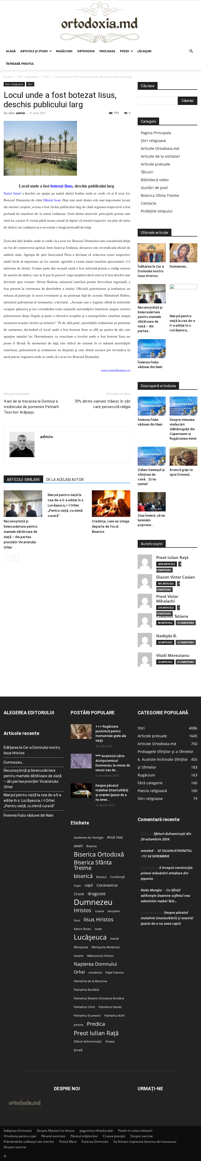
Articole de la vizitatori (160, 156)
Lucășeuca (90, 937)
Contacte (148, 203)
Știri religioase (153, 140)
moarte (78, 956)
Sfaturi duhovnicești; (88, 1041)
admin (20, 113)
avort (78, 846)
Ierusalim (114, 911)
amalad (147, 850)
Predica (96, 1024)
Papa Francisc (114, 972)
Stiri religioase (28, 76)
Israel (98, 929)
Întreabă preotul (20, 64)
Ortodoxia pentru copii (20, 1136)
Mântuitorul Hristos (100, 956)
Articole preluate (155, 164)
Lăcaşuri (144, 51)
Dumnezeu (93, 902)
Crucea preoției (114, 1136)
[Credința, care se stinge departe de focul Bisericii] (111, 503)
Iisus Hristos (98, 919)
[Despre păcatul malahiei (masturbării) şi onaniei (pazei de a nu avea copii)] (81, 790)
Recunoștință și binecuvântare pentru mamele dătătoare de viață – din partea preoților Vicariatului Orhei (33, 778)
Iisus (77, 920)
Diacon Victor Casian (175, 577)
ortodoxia (95, 972)
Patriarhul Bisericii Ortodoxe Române (99, 998)
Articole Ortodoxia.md (160, 148)
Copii (77, 885)
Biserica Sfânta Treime (93, 865)
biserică (83, 876)
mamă (114, 938)
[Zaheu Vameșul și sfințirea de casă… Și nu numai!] (152, 456)
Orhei (79, 972)
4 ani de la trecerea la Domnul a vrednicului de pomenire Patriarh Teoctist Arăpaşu (31, 407)
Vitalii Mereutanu (172, 655)
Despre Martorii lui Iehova (56, 1130)
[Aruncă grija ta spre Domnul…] (184, 456)
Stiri (46, 76)
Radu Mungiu (151, 890)
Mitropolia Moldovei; (106, 947)
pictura (78, 1025)
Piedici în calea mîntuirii (135, 1130)
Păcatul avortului (53, 1136)
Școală (78, 1050)
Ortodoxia (86, 51)
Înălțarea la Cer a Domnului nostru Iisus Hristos (151, 271)
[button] (191, 51)
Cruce (79, 894)
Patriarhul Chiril (84, 1007)
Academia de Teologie (88, 837)
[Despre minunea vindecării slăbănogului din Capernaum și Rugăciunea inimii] (184, 406)
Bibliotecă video (155, 179)
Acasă (11, 51)
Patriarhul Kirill (114, 1015)
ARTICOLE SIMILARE (23, 480)
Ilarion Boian (82, 929)
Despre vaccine (141, 1136)
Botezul (101, 877)
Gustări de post (154, 187)
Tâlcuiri (147, 171)
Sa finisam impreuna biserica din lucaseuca (144, 1141)
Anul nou (115, 837)
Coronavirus (107, 885)
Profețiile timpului (156, 211)
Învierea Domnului (95, 1141)
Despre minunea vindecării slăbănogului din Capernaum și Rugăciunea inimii (183, 429)
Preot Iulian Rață (96, 1033)
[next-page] (15, 558)
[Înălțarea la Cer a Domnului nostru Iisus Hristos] (152, 252)
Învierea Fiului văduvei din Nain (28, 815)
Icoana (99, 911)
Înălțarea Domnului (18, 1130)
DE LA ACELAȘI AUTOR (65, 480)
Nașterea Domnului (95, 964)
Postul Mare (68, 1141)
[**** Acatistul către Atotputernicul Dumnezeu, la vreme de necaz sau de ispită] (81, 761)
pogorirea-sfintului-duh (96, 1130)
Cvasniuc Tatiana (172, 616)
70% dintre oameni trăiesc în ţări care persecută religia (102, 404)
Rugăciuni (64, 51)
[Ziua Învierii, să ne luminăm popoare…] (152, 501)
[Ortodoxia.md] (100, 23)
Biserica (91, 846)
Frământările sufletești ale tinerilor (29, 1141)
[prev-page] (7, 558)
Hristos (82, 910)
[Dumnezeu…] (184, 252)
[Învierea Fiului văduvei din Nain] (152, 348)
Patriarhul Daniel (110, 1007)
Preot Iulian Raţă (172, 557)
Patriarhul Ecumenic (87, 1015)
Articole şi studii (34, 51)
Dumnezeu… (179, 266)
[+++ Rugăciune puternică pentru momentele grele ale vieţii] (81, 731)
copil (89, 885)
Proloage (107, 51)
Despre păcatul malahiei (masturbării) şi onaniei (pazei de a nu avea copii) (167, 918)
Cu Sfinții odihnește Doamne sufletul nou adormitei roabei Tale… (165, 895)
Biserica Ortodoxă (99, 854)
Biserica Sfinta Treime (160, 195)
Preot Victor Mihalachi (167, 599)
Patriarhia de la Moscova (90, 981)
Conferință (117, 877)
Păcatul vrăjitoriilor (84, 1136)
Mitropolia (81, 947)
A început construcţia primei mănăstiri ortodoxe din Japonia (167, 873)
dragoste (96, 894)
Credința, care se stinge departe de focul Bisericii (110, 526)
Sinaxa (109, 1041)
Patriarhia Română (86, 990)
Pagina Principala (156, 132)
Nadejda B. (166, 635)
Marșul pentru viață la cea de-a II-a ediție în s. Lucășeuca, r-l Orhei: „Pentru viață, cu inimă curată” (66, 505)
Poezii (124, 51)
